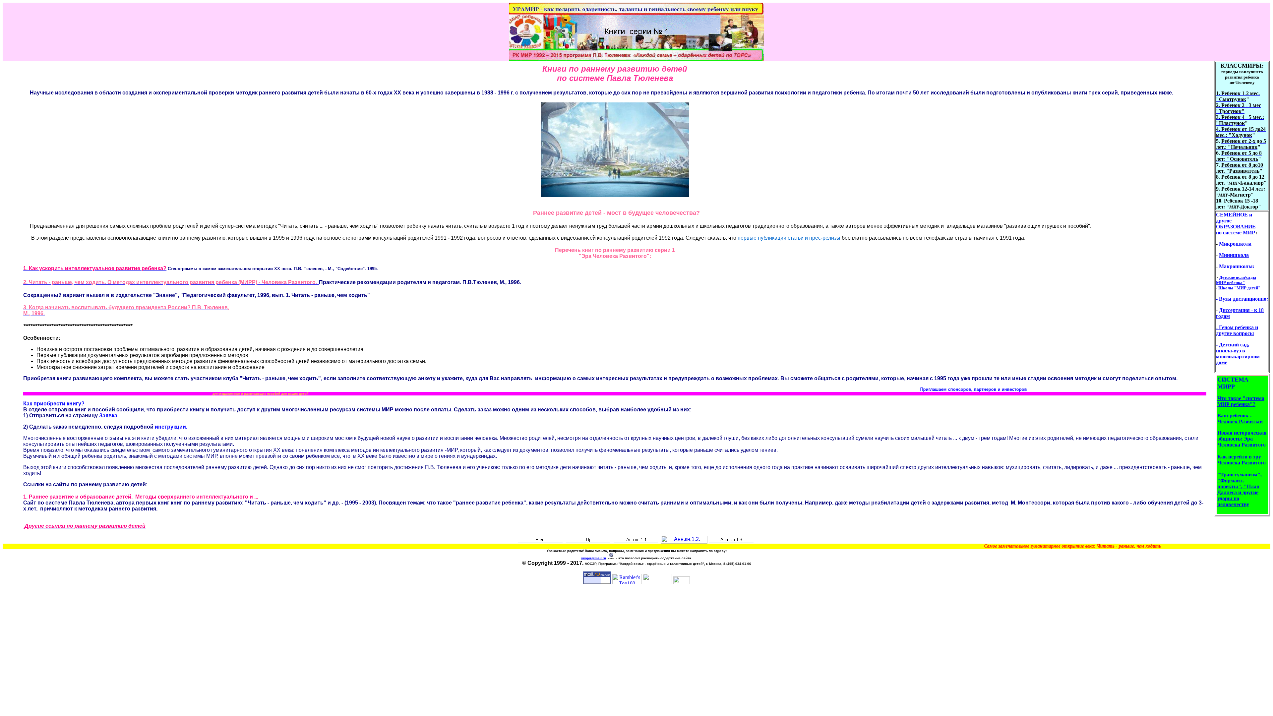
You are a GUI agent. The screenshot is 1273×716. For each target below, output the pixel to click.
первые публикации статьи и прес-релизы (789, 238)
